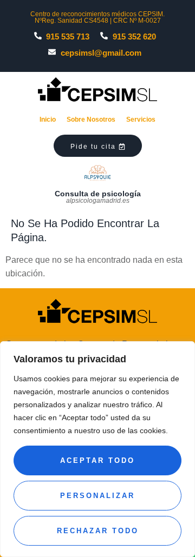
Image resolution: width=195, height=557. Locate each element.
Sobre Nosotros (91, 119)
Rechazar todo (98, 531)
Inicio (48, 119)
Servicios (140, 119)
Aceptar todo (97, 460)
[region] (97, 449)
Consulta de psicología (98, 193)
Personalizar (97, 496)
